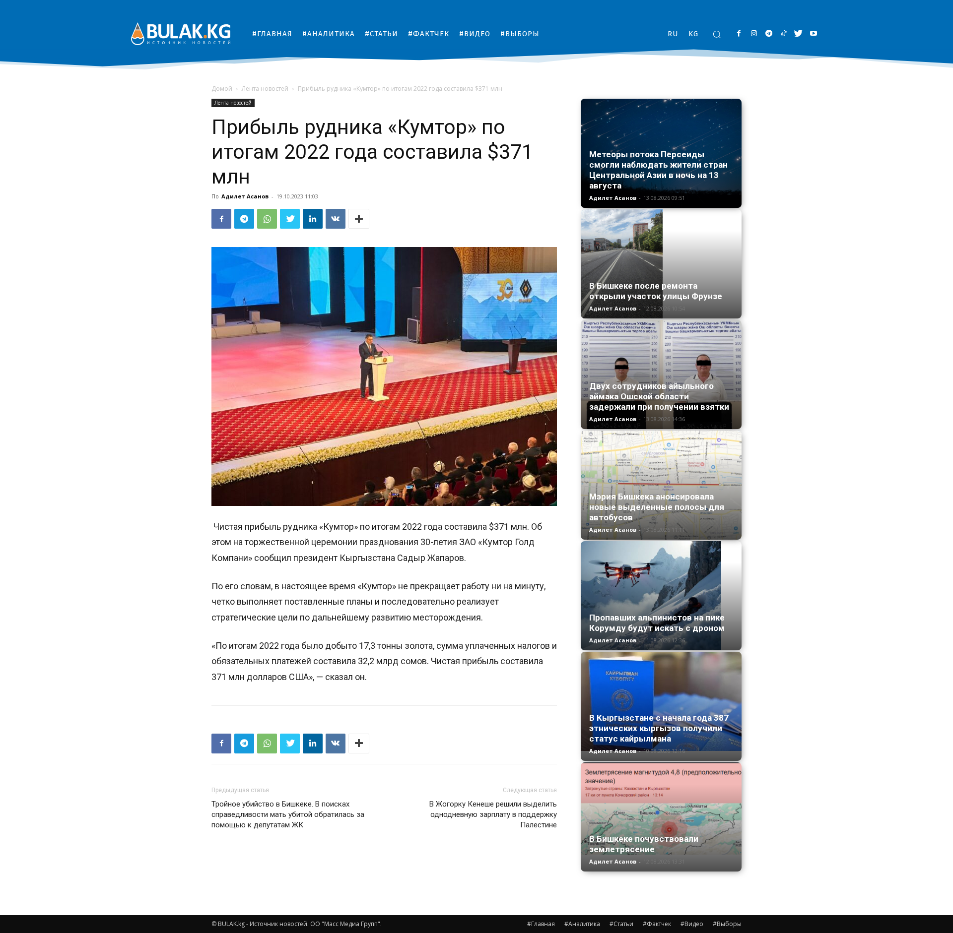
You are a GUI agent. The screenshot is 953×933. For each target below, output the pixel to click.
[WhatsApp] (267, 219)
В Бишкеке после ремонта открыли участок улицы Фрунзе (655, 291)
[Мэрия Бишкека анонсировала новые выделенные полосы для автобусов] (661, 485)
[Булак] (180, 33)
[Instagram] (753, 34)
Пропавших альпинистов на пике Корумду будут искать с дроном (657, 623)
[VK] (335, 219)
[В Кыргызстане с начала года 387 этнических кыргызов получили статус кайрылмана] (661, 701)
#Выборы (727, 924)
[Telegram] (768, 34)
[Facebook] (739, 34)
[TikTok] (783, 34)
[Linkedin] (313, 219)
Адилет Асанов (245, 196)
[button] (716, 34)
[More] (358, 219)
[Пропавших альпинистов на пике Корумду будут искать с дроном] (661, 595)
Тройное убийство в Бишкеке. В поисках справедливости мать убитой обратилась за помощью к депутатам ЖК (287, 814)
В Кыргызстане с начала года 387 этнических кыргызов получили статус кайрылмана (659, 728)
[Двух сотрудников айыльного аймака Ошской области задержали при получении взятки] (661, 374)
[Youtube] (813, 34)
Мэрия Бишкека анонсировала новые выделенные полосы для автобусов (656, 507)
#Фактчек (657, 924)
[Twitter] (798, 34)
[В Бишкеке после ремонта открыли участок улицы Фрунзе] (661, 263)
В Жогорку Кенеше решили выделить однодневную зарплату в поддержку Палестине (493, 814)
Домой (221, 88)
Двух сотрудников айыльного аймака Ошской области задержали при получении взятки (659, 396)
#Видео (692, 924)
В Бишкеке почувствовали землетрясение (643, 844)
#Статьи (621, 924)
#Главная (541, 924)
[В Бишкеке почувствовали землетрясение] (661, 808)
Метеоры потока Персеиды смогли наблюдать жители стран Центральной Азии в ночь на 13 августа (658, 169)
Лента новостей (265, 88)
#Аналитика (582, 924)
